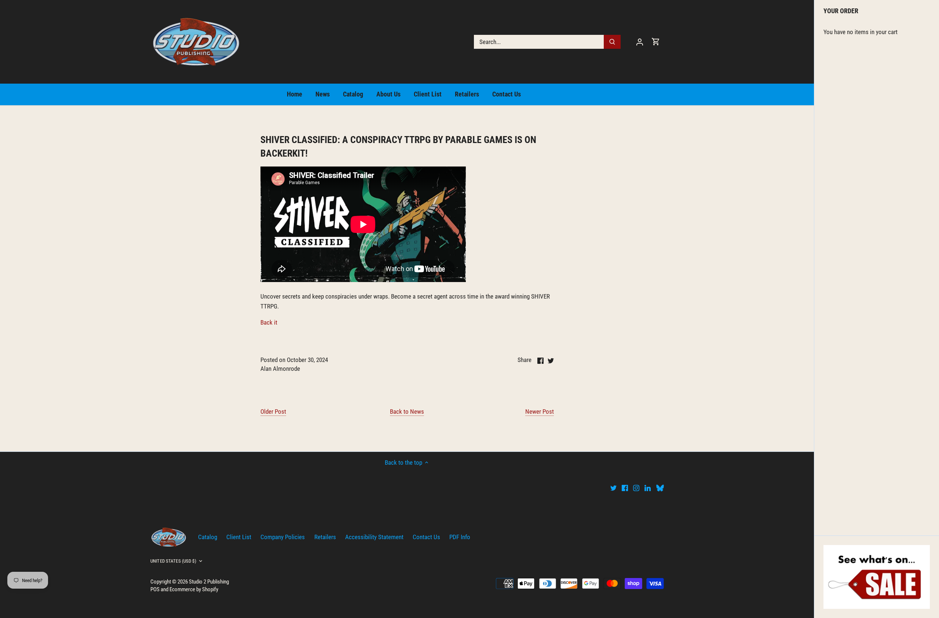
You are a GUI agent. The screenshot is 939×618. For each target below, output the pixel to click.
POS (155, 589)
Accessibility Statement (374, 537)
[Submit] (612, 42)
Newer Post (539, 411)
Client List (238, 537)
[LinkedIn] (647, 487)
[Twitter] (613, 487)
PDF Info (459, 537)
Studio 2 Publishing (209, 581)
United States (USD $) (173, 561)
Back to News (407, 411)
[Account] (640, 42)
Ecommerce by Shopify (193, 589)
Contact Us (426, 537)
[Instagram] (636, 487)
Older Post (273, 411)
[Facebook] (625, 487)
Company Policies (282, 537)
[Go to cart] (655, 42)
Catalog (207, 537)
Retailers (325, 537)
